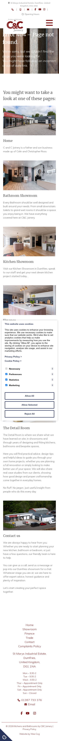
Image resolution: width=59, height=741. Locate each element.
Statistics (14, 380)
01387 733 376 (31, 700)
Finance (29, 633)
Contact (29, 642)
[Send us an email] (28, 9)
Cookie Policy (13, 361)
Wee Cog (35, 734)
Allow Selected (29, 405)
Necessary (14, 369)
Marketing (14, 385)
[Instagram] (44, 9)
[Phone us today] (13, 9)
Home (30, 625)
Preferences (15, 374)
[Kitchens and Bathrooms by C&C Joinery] (15, 33)
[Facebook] (35, 9)
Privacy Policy (13, 356)
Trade (29, 638)
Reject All (30, 414)
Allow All (29, 396)
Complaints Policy (29, 646)
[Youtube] (39, 9)
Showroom (29, 629)
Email (31, 704)
